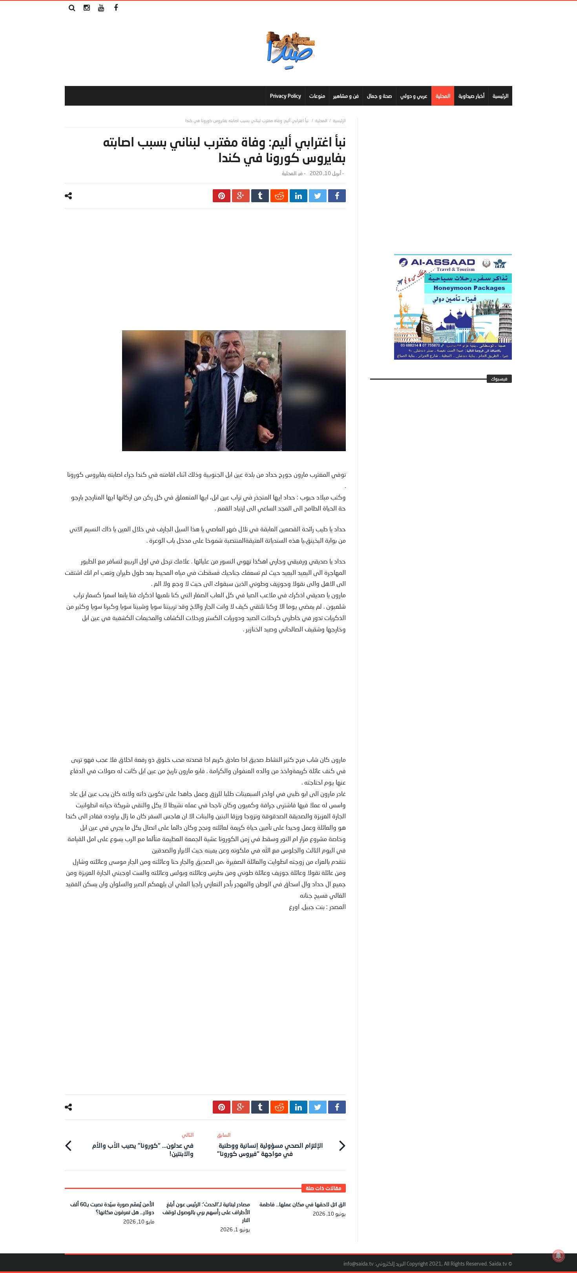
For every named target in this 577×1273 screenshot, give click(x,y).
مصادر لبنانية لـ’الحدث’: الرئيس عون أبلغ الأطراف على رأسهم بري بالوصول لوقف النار (206, 1212)
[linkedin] (298, 195)
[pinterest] (221, 195)
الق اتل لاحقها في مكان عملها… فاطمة (302, 1204)
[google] (241, 195)
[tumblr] (260, 195)
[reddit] (279, 195)
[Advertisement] (205, 275)
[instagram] (86, 8)
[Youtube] (101, 8)
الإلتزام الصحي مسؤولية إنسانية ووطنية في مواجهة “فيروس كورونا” (270, 1144)
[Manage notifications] (558, 1255)
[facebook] (337, 195)
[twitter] (318, 195)
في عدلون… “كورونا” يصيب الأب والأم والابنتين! (143, 1144)
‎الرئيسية (339, 120)
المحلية (321, 120)
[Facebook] (115, 8)
